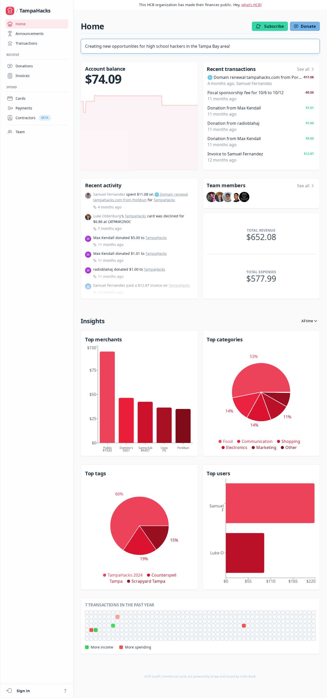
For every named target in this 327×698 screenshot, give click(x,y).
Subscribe (274, 26)
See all (303, 69)
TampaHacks (164, 199)
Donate (308, 26)
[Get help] (65, 691)
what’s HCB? (251, 4)
